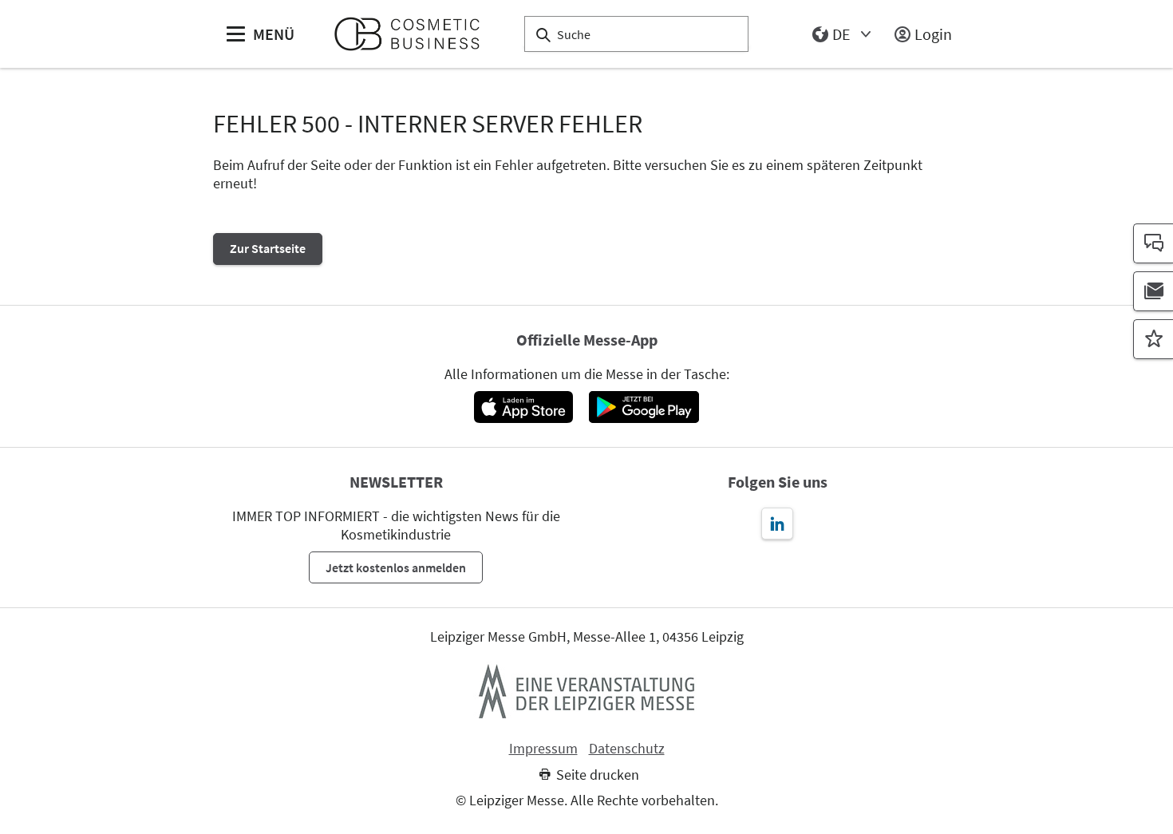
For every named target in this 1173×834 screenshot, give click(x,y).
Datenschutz (627, 748)
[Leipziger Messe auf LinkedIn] (777, 524)
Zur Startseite (268, 248)
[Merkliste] (1153, 339)
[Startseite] (414, 34)
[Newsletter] (1153, 291)
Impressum (543, 748)
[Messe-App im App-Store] (523, 407)
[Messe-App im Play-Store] (644, 407)
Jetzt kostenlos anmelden (396, 567)
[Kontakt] (1153, 243)
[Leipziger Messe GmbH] (586, 691)
